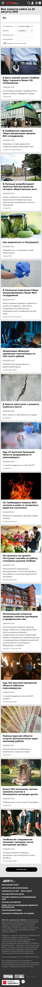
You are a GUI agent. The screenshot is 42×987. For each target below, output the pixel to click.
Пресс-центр (26, 891)
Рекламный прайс (10, 885)
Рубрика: (6, 30)
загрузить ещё (21, 869)
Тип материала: (8, 26)
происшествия (10, 521)
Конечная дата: (8, 39)
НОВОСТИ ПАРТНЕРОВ (12, 150)
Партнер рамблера (31, 976)
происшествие (10, 370)
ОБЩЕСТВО (7, 256)
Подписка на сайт (10, 891)
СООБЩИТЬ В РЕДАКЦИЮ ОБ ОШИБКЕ (18, 913)
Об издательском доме (13, 894)
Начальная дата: (8, 35)
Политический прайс (12, 910)
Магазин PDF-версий (11, 902)
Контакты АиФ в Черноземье (15, 888)
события (7, 96)
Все (4, 18)
